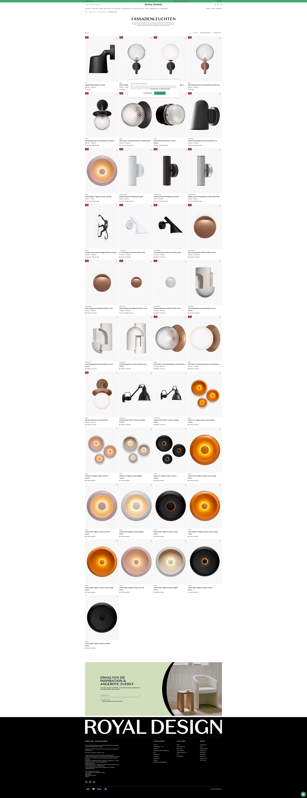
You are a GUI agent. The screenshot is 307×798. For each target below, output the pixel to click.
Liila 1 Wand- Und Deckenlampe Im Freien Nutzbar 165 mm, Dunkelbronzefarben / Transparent (169, 364)
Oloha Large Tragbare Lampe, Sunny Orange (99, 587)
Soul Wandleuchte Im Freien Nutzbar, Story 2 (99, 364)
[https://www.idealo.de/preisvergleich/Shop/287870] (105, 789)
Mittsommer (203, 752)
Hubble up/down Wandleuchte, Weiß (131, 196)
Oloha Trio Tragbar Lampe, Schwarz (165, 476)
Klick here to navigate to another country (94, 752)
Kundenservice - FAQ (158, 746)
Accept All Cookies (160, 93)
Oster (201, 746)
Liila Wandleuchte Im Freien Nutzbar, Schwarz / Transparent (99, 141)
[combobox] (219, 1)
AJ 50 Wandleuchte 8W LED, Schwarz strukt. (167, 252)
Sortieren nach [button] (217, 32)
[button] (219, 1)
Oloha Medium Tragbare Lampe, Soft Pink (98, 196)
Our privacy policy (154, 88)
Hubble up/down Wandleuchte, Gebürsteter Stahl (203, 196)
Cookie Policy (157, 758)
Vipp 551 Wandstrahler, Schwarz (95, 85)
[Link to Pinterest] (94, 782)
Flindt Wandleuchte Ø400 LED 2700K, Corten (202, 252)
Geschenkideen (203, 748)
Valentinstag (203, 744)
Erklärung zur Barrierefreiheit (160, 762)
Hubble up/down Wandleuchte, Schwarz (166, 196)
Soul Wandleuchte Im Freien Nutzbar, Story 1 (133, 364)
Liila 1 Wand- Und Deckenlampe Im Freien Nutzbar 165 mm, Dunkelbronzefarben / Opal (203, 364)
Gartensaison (203, 750)
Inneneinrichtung (181, 746)
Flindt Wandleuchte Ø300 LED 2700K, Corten (99, 308)
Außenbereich (180, 756)
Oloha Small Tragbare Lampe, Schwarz (166, 532)
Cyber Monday (203, 758)
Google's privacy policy (164, 88)
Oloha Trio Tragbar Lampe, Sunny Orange (201, 420)
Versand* (156, 748)
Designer (156, 760)
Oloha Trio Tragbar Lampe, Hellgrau (130, 476)
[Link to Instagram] (90, 782)
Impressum (156, 756)
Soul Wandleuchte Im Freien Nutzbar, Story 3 (202, 308)
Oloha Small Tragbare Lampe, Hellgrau (131, 532)
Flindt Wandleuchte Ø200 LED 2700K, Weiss (167, 308)
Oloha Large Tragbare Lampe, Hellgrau (166, 587)
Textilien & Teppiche (181, 752)
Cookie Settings (148, 93)
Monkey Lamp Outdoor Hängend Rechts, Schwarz (100, 252)
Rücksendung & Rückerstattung (161, 750)
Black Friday (203, 756)
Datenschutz (156, 754)
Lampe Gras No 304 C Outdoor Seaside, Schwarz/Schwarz (166, 420)
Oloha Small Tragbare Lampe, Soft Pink (97, 532)
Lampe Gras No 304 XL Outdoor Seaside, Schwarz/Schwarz (132, 420)
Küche (178, 754)
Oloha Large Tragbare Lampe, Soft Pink (131, 587)
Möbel (178, 744)
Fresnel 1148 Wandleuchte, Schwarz (165, 141)
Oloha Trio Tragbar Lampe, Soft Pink (96, 476)
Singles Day (203, 754)
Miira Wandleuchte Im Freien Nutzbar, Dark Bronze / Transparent (204, 85)
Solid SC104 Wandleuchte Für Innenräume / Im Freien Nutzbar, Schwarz (202, 141)
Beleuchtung (180, 748)
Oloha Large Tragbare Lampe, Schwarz (200, 587)
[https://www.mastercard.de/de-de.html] (93, 789)
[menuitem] (88, 8)
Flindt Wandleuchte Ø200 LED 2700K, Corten (133, 308)
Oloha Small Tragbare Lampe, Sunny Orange (202, 476)
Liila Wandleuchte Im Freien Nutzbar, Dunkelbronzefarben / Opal (96, 420)
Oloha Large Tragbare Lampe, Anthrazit (97, 643)
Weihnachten (203, 760)
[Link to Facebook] (86, 782)
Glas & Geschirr (180, 750)
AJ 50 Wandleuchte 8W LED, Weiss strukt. (132, 252)
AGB (155, 752)
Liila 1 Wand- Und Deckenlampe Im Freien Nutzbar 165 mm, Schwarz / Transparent (134, 141)
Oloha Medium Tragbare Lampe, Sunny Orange (203, 532)
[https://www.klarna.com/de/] (99, 789)
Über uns (156, 744)
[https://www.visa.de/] (87, 789)
